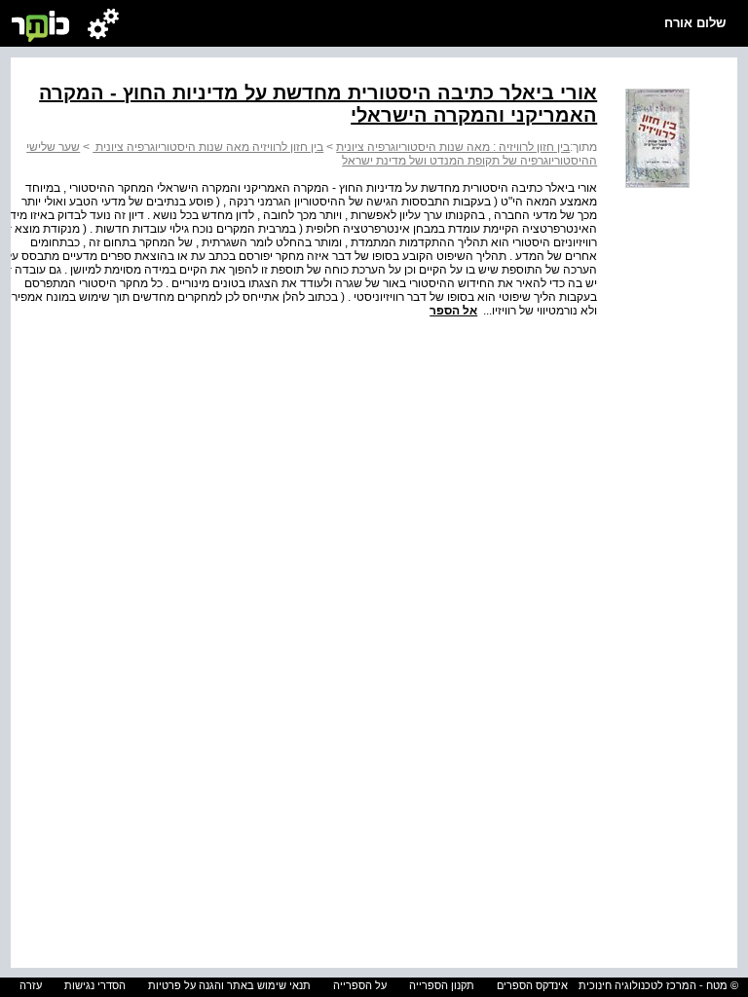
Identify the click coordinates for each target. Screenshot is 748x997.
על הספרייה (360, 985)
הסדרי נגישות (95, 985)
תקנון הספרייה (441, 985)
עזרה (30, 985)
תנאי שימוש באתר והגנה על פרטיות (229, 985)
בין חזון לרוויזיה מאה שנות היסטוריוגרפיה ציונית (208, 147)
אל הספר (453, 310)
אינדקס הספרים (532, 985)
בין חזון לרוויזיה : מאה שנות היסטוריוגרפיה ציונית (453, 147)
